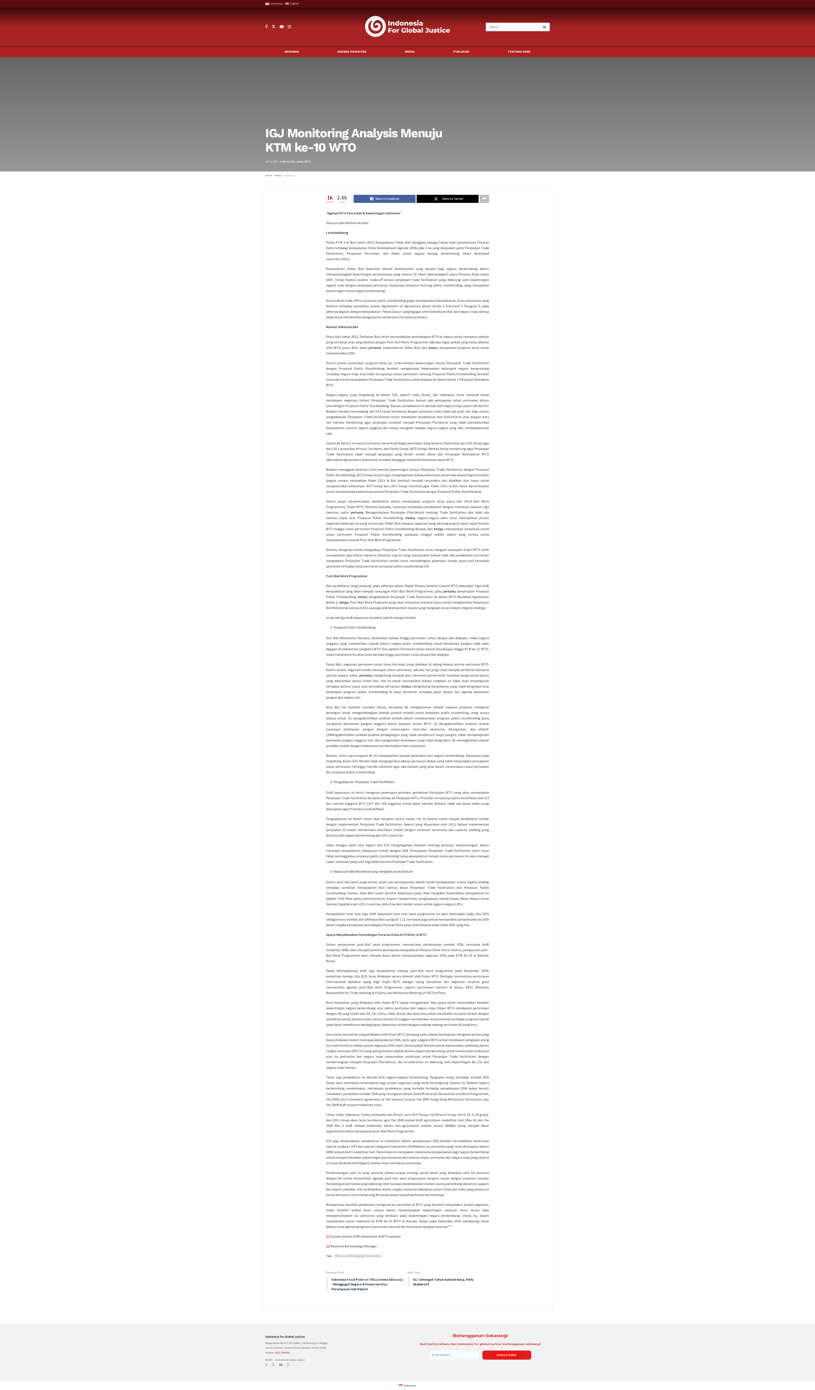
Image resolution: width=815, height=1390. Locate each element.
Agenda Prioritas (352, 51)
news (300, 161)
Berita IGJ (288, 161)
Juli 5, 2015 (271, 161)
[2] (328, 1246)
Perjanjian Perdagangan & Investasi (358, 1255)
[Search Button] (545, 27)
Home (268, 175)
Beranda (292, 51)
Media (410, 51)
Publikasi (461, 51)
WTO (307, 161)
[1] (328, 1236)
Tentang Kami (519, 51)
